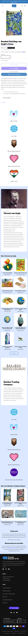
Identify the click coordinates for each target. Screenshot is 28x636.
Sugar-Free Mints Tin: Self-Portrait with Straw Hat (7, 328)
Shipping (2, 49)
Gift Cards (5, 596)
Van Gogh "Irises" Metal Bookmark (7, 347)
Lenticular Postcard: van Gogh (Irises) (21, 347)
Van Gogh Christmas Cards (7, 290)
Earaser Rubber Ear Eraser (20, 290)
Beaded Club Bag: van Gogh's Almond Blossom (20, 522)
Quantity (3, 54)
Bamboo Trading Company (6, 45)
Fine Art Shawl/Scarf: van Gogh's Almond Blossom (20, 328)
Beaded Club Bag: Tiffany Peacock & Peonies (7, 503)
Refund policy (17, 631)
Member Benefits (6, 590)
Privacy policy (23, 631)
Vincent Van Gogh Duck (7, 272)
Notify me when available (14, 74)
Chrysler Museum (7, 587)
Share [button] (3, 102)
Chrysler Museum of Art (9, 631)
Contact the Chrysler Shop (9, 593)
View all (14, 353)
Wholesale (5, 602)
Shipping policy (14, 633)
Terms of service (7, 633)
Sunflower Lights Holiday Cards (20, 272)
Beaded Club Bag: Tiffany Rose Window (20, 503)
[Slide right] (16, 38)
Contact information (21, 633)
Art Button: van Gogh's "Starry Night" (20, 309)
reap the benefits (12, 547)
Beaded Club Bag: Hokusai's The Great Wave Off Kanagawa (7, 522)
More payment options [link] (14, 71)
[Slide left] (11, 38)
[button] (2, 5)
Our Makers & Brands (7, 599)
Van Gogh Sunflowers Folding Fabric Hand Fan (7, 309)
